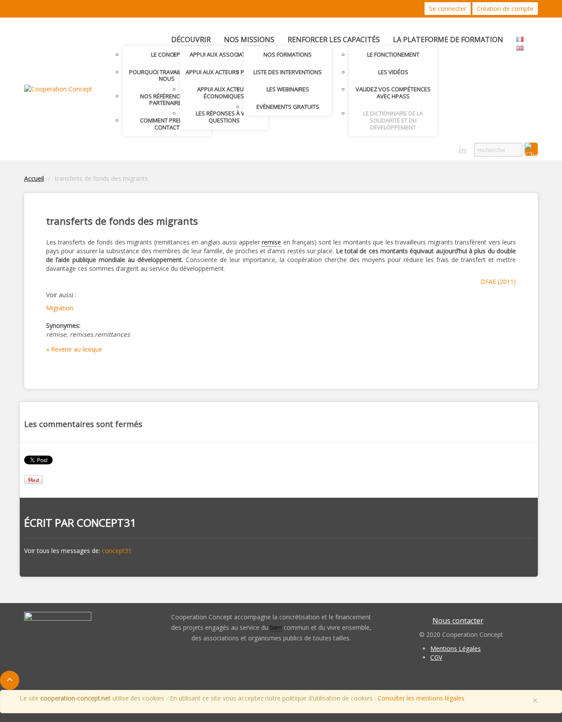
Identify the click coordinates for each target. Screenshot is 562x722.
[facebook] (447, 150)
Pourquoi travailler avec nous (167, 75)
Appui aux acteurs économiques (224, 92)
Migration (59, 308)
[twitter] (431, 150)
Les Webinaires (288, 89)
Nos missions (249, 39)
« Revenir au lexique (74, 349)
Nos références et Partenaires (167, 99)
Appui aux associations (224, 54)
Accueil (34, 178)
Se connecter (447, 8)
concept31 (106, 522)
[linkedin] (462, 150)
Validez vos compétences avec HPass (393, 92)
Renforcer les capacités (334, 39)
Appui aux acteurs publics (224, 72)
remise (271, 242)
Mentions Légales (455, 648)
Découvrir (191, 39)
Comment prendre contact (167, 123)
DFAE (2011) (498, 281)
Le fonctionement (393, 54)
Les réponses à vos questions (224, 116)
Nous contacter (457, 620)
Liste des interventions (287, 72)
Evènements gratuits (287, 107)
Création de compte (505, 8)
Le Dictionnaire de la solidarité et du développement (393, 120)
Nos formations (287, 54)
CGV (436, 657)
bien (276, 627)
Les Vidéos (393, 72)
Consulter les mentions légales (421, 698)
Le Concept (167, 54)
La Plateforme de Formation (448, 39)
